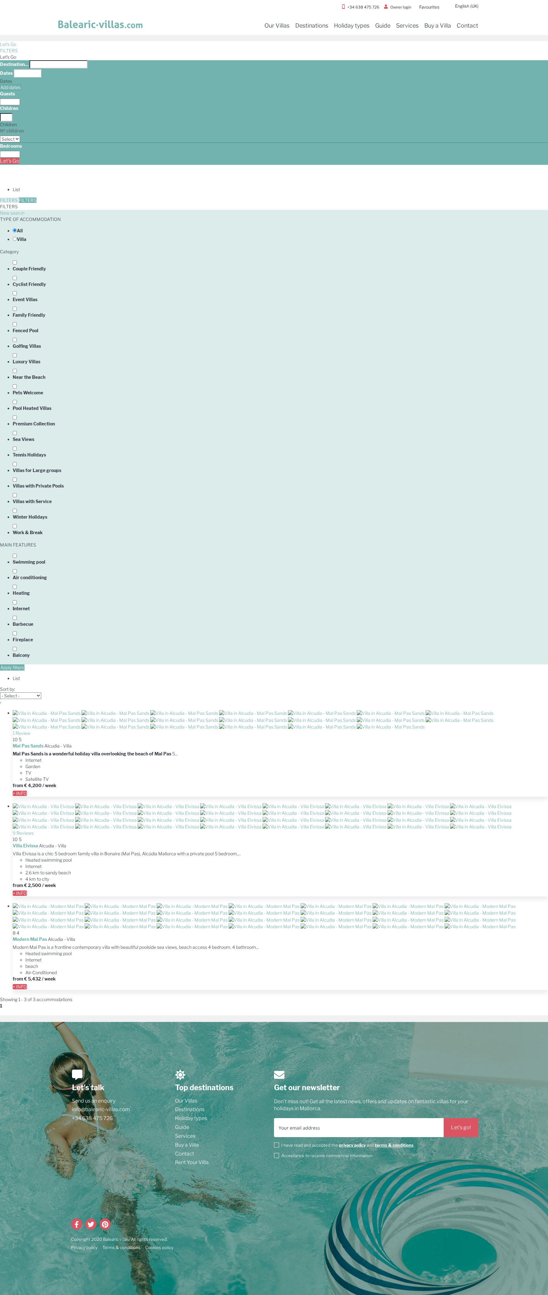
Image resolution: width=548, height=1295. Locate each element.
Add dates (10, 87)
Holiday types (351, 25)
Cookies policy (159, 1247)
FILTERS (9, 50)
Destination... (14, 64)
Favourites (429, 7)
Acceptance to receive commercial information (327, 1155)
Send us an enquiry (93, 1101)
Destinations (311, 25)
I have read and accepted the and (347, 1145)
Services (407, 25)
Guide (382, 25)
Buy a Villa (437, 25)
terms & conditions (394, 1145)
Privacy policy (84, 1247)
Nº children (12, 130)
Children (9, 108)
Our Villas (277, 25)
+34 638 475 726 (92, 1118)
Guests (7, 93)
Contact (467, 25)
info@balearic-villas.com (101, 1109)
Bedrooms (11, 146)
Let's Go (8, 44)
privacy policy (352, 1145)
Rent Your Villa (192, 1162)
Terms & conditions (121, 1247)
